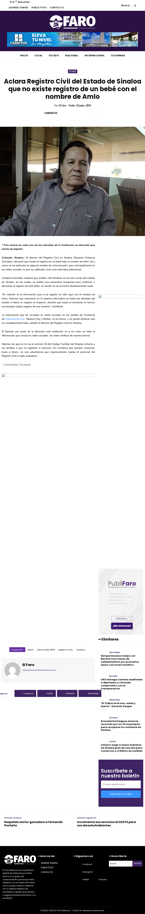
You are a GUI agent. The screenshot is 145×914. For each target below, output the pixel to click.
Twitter (85, 879)
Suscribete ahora (121, 794)
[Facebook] (62, 113)
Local (112, 741)
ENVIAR (137, 863)
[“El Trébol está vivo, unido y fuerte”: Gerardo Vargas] (103, 697)
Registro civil (66, 649)
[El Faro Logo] (72, 22)
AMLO (31, 649)
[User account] (116, 5)
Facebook (87, 864)
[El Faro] (12, 670)
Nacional (114, 652)
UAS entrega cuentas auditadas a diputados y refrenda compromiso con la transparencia (122, 684)
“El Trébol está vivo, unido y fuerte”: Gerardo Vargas (118, 705)
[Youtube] (94, 879)
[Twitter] (70, 113)
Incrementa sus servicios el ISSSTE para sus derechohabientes (106, 823)
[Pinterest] (78, 113)
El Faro (62, 105)
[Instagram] (78, 872)
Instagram (87, 871)
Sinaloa (81, 649)
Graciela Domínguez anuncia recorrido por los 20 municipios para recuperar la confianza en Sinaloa (121, 725)
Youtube (102, 879)
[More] (94, 113)
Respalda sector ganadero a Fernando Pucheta (33, 823)
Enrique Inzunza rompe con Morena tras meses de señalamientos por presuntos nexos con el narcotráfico (120, 660)
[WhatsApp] (86, 113)
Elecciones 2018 (46, 649)
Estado (72, 71)
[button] (129, 5)
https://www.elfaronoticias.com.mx (39, 670)
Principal (114, 700)
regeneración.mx (14, 318)
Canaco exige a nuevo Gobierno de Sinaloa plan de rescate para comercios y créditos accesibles (122, 748)
